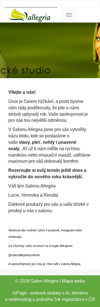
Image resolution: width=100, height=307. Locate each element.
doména (80, 293)
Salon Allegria (45, 281)
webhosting (20, 299)
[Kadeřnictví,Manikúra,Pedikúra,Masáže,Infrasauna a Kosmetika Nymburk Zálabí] (30, 14)
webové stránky (45, 293)
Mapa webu (73, 281)
